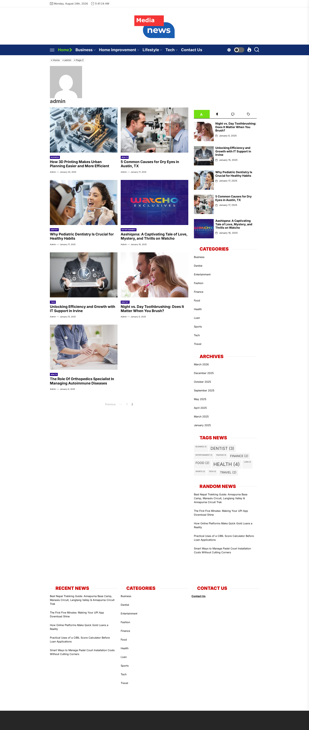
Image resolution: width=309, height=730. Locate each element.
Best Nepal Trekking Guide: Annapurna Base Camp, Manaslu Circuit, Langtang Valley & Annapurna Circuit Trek (220, 498)
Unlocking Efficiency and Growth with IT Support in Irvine (82, 308)
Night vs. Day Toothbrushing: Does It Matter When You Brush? (152, 308)
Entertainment (129, 230)
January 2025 (202, 425)
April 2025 (200, 407)
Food (197, 300)
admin (53, 172)
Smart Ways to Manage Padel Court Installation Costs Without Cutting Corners (222, 550)
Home (63, 49)
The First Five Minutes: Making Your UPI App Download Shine (221, 512)
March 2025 (201, 416)
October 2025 (202, 381)
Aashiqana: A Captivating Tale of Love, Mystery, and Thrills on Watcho (154, 236)
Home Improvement (117, 49)
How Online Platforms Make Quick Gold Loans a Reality (223, 525)
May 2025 (200, 399)
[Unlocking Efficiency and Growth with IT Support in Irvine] (83, 274)
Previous (110, 404)
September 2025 (204, 390)
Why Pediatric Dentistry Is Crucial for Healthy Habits (233, 173)
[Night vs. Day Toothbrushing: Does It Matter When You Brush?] (154, 274)
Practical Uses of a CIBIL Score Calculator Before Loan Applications (224, 537)
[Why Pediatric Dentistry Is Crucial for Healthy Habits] (83, 202)
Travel (197, 344)
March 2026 (201, 364)
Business (84, 49)
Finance (198, 291)
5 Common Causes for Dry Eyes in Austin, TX (233, 198)
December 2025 (204, 373)
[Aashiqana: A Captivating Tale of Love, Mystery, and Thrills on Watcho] (154, 202)
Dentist (54, 230)
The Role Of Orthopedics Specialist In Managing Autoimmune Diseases (82, 381)
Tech (170, 49)
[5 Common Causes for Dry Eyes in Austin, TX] (154, 130)
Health (125, 157)
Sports (198, 326)
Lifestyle (151, 49)
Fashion (198, 283)
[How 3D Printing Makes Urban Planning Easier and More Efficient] (83, 130)
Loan (197, 317)
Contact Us (191, 49)
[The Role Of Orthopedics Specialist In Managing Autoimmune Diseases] (83, 347)
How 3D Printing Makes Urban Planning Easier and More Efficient (79, 164)
